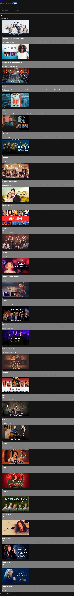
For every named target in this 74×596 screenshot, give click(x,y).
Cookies (7, 593)
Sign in (17, 593)
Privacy (5, 593)
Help (1, 593)
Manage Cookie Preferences (12, 593)
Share (1, 12)
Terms (3, 593)
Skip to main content (3, 0)
